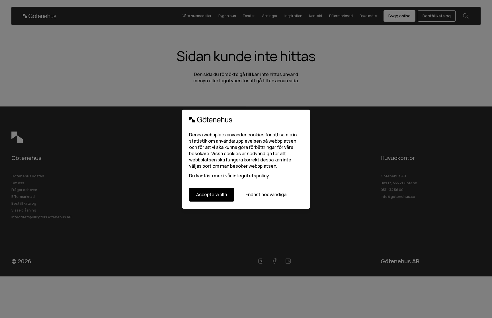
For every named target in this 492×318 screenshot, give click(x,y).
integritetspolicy (251, 176)
